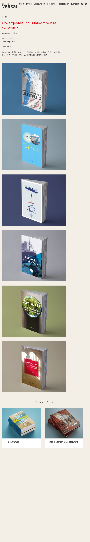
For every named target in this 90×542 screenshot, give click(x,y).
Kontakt (75, 4)
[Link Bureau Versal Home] (10, 6)
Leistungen (39, 4)
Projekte (51, 4)
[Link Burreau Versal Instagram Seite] (82, 4)
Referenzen (63, 4)
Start (21, 4)
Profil (29, 4)
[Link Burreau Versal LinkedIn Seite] (86, 4)
